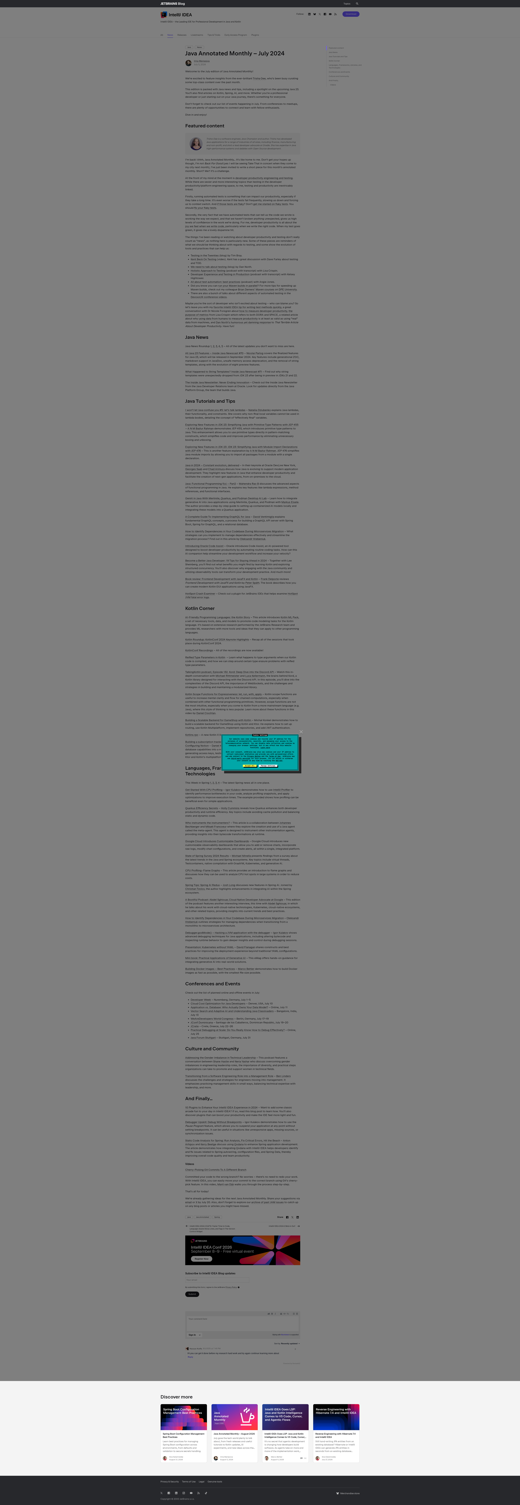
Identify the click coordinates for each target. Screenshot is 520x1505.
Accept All (249, 766)
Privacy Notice (254, 756)
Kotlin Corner (334, 61)
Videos (333, 85)
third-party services (240, 758)
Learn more (265, 748)
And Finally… (334, 80)
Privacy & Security (169, 1481)
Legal (201, 1481)
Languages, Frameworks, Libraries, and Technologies (345, 66)
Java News (333, 52)
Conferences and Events (339, 72)
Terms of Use (274, 756)
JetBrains (184, 1499)
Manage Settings (268, 766)
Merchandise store (349, 1494)
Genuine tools (215, 1481)
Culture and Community (339, 76)
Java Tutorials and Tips (338, 57)
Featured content (336, 48)
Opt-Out (279, 761)
